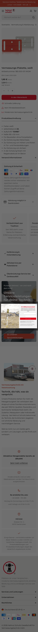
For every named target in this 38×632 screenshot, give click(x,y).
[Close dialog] (36, 304)
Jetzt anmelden (28, 318)
